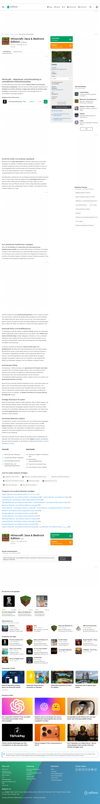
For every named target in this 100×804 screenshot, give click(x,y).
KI (64, 7)
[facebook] (58, 103)
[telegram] (95, 769)
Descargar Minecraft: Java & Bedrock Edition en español (18, 524)
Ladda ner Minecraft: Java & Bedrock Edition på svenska (18, 527)
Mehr (86, 129)
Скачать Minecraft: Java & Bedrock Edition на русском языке (20, 521)
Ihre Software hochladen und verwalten (33, 773)
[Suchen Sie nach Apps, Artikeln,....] (90, 7)
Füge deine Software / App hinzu (9, 782)
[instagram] (80, 769)
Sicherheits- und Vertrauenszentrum (7, 772)
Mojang (53, 69)
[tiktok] (83, 769)
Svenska (68, 792)
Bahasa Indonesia (28, 792)
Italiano (35, 792)
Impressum (54, 771)
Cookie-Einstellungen (56, 780)
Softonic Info (5, 769)
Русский (64, 792)
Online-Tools (5, 785)
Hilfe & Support (6, 775)
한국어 (43, 792)
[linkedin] (89, 769)
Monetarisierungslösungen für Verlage (33, 770)
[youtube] (92, 769)
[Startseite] (2, 34)
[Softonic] (12, 7)
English (12, 792)
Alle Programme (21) (61, 69)
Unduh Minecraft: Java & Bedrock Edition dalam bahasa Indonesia (21, 500)
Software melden (58, 110)
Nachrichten (72, 7)
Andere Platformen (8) (57, 89)
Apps (50, 7)
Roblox (41, 441)
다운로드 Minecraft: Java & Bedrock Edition (56, 497)
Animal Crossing (9, 443)
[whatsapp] (65, 103)
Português (58, 792)
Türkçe (9, 794)
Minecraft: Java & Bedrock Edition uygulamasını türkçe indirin (20, 510)
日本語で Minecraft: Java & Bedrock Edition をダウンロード (19, 494)
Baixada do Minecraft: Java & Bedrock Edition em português (20, 505)
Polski (53, 792)
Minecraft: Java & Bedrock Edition (27, 40)
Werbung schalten (31, 778)
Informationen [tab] (7, 51)
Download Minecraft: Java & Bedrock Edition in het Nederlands (20, 497)
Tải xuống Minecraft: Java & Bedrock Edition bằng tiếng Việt (20, 516)
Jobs (3, 777)
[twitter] (61, 103)
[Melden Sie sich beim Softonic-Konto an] (97, 7)
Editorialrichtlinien (6, 779)
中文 (18, 794)
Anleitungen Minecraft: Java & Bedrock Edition (61, 114)
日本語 (39, 792)
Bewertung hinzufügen (61, 107)
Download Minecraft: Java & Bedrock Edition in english (18, 513)
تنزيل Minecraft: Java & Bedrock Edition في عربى (53, 527)
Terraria (46, 441)
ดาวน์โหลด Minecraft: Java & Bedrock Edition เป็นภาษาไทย (50, 502)
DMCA (52, 769)
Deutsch (7, 792)
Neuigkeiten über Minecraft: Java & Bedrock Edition (62, 119)
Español (16, 792)
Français (21, 792)
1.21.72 (54, 78)
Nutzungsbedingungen (57, 773)
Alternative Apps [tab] (17, 51)
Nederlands (49, 792)
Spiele (58, 7)
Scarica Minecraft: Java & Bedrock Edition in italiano (52, 508)
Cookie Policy (54, 777)
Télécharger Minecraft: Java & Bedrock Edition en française (19, 518)
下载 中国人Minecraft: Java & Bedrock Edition (15, 502)
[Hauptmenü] (3, 7)
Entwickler (83, 7)
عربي (3, 792)
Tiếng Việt (13, 794)
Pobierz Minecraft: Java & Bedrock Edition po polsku (17, 508)
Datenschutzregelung (56, 775)
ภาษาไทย (4, 794)
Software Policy (30, 776)
